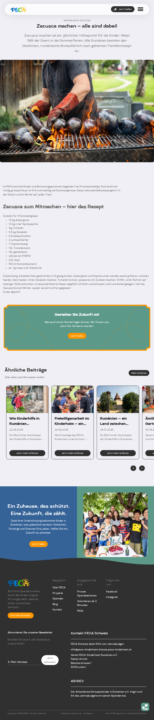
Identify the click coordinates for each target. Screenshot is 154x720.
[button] (133, 468)
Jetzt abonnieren (50, 660)
